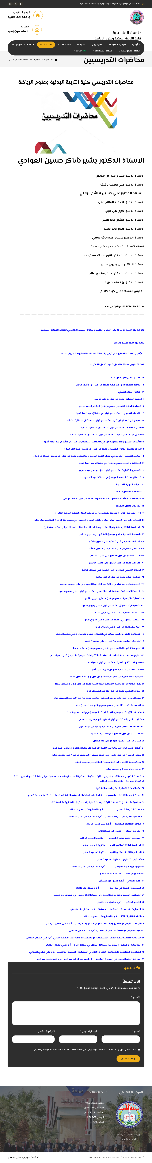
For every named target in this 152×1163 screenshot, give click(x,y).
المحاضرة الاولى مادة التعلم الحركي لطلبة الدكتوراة (114, 776)
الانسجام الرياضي (132, 641)
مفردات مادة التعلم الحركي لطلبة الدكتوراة (118, 788)
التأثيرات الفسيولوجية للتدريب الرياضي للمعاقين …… (114, 442)
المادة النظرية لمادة (126, 492)
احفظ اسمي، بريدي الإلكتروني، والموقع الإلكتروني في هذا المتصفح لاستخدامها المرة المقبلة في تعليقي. (84, 1050)
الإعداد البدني (134, 881)
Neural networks (132, 769)
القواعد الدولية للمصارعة (128, 484)
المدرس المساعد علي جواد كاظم (122, 291)
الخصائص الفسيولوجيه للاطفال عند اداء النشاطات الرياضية (109, 895)
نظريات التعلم (132, 831)
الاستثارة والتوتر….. (131, 463)
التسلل (137, 477)
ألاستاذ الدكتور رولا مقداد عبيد (124, 282)
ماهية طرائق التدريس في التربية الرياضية (120, 712)
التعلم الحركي (133, 902)
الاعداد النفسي (133, 570)
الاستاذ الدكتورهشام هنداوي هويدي (119, 176)
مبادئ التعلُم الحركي (129, 392)
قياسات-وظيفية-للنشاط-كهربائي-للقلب (118, 931)
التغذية (136, 613)
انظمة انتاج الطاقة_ (130, 916)
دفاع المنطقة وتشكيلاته (127, 662)
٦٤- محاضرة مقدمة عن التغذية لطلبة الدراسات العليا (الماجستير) (110, 802)
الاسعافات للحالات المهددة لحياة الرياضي (118, 591)
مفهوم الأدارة (133, 577)
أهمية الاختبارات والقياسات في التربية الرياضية (116, 748)
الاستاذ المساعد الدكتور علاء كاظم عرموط (117, 246)
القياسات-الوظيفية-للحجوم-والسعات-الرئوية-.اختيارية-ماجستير (108, 924)
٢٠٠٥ (140, 492)
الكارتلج (136, 627)
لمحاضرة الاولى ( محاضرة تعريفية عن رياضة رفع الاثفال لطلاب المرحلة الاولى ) (95, 513)
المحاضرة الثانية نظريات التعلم (125, 838)
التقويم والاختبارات (131, 470)
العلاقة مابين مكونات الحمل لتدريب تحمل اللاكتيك (117, 365)
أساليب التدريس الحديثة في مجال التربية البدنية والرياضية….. (109, 456)
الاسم (136, 1031)
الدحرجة (136, 584)
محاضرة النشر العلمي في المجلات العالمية (117, 959)
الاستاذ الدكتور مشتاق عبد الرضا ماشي (118, 238)
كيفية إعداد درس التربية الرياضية (124, 677)
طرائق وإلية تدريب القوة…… (128, 435)
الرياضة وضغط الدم (131, 385)
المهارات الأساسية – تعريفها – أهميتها (119, 909)
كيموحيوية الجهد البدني (128, 867)
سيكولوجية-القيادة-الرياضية (126, 762)
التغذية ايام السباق (129, 606)
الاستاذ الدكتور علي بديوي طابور (122, 264)
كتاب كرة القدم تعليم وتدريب (129, 343)
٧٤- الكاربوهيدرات (134, 874)
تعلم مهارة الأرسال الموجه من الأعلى (122, 648)
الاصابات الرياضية (131, 598)
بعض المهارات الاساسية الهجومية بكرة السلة (116, 684)
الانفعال (136, 549)
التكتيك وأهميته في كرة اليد (125, 888)
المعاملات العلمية (130, 727)
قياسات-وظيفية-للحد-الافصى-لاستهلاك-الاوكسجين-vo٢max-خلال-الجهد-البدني (97, 938)
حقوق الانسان (133, 755)
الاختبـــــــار (136, 734)
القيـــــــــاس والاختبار (130, 719)
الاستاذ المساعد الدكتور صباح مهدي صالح (116, 273)
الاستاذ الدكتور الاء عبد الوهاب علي (121, 202)
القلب (139, 428)
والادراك (136, 563)
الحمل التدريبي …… (130, 413)
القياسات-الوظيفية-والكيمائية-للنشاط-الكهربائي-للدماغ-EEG (107, 945)
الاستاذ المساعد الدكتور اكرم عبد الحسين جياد (113, 255)
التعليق (135, 997)
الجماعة (136, 541)
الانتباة (137, 556)
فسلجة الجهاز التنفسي (128, 406)
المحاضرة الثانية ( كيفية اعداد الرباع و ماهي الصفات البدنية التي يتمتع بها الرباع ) (98, 520)
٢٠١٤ (139, 513)
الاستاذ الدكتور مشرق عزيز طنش (123, 220)
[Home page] (56, 60)
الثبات (137, 741)
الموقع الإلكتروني (46, 1031)
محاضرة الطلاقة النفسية (128, 824)
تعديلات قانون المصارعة (128, 506)
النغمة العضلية (134, 399)
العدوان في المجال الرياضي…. (126, 420)
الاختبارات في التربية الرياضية (126, 378)
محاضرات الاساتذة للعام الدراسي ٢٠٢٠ (124, 307)
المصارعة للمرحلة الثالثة (132, 499)
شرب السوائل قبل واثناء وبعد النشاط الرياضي (116, 698)
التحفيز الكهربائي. (130, 620)
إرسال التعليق (128, 1059)
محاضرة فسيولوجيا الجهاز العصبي (122, 817)
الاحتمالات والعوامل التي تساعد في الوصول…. (117, 634)
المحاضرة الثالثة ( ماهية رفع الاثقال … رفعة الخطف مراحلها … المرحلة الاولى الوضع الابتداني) (92, 527)
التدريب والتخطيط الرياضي (127, 705)
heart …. (129, 428)
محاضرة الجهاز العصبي (128, 809)
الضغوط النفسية (131, 534)
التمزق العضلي (133, 691)
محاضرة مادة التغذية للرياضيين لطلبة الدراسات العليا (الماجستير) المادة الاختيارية (97, 795)
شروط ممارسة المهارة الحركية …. (124, 449)
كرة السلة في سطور (130, 670)
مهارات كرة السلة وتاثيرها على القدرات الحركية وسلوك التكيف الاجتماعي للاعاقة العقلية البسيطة (92, 330)
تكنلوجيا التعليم (132, 859)
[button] (20, 4)
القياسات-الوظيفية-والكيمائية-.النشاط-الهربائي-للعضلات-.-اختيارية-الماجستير (99, 952)
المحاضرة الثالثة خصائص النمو (125, 845)
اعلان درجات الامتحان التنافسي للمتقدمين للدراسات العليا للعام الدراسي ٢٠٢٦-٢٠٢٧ (94, 1110)
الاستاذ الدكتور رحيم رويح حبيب (124, 229)
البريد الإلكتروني (88, 1031)
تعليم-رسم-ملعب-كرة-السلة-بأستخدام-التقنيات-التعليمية (109, 655)
